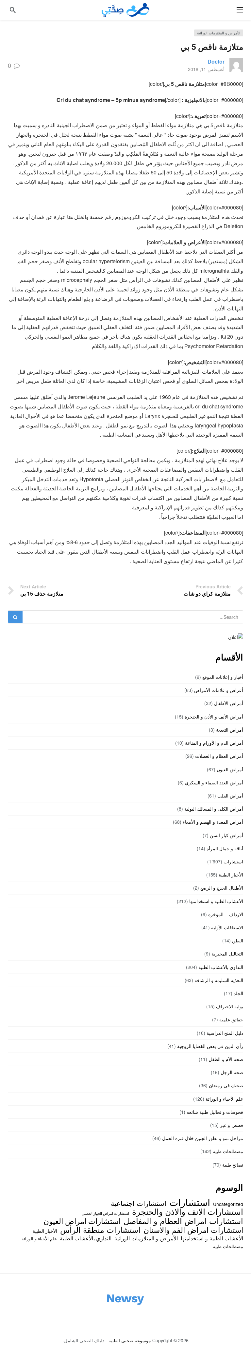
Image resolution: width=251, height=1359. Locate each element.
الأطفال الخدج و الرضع (221, 887)
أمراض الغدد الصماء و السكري (214, 782)
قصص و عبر (231, 1125)
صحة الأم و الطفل (226, 1059)
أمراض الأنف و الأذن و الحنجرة (214, 716)
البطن (237, 940)
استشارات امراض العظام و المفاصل (183, 1220)
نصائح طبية (232, 1164)
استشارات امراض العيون (82, 1220)
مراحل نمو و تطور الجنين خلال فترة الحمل (202, 1138)
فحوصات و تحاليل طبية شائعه (215, 1112)
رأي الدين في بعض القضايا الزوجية (210, 1046)
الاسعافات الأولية (227, 927)
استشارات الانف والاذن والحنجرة (187, 1211)
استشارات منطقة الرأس (100, 1229)
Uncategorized (228, 1204)
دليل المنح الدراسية (225, 1033)
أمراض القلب (230, 795)
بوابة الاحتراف (229, 1006)
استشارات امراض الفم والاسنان (193, 1229)
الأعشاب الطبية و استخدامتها (216, 901)
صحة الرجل (232, 1072)
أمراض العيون (230, 769)
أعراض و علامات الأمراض (218, 690)
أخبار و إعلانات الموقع (222, 677)
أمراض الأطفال (228, 703)
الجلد (238, 993)
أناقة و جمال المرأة (225, 848)
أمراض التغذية (229, 729)
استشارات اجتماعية (138, 1203)
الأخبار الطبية (231, 874)
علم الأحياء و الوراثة (224, 1098)
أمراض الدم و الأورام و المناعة (214, 742)
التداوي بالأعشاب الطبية (220, 967)
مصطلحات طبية (228, 1151)
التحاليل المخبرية (227, 953)
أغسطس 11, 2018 (206, 69)
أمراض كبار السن (226, 835)
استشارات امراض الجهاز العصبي (105, 1213)
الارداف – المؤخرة (225, 914)
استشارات (233, 861)
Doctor (216, 61)
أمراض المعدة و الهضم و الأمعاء (213, 821)
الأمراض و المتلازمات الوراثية (218, 32)
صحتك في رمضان (226, 1085)
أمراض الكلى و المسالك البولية (213, 808)
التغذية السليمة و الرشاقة (218, 980)
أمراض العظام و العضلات (219, 756)
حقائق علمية (231, 1019)
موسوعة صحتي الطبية (130, 1340)
